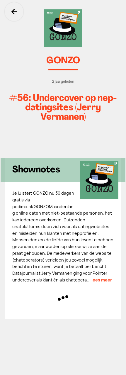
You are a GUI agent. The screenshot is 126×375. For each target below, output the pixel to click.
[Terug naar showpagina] (63, 28)
